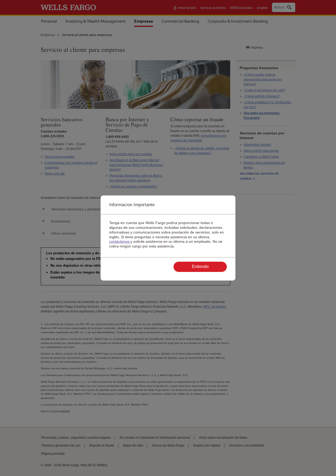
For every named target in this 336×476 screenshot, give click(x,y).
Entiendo (200, 266)
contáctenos (119, 241)
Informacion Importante (132, 204)
